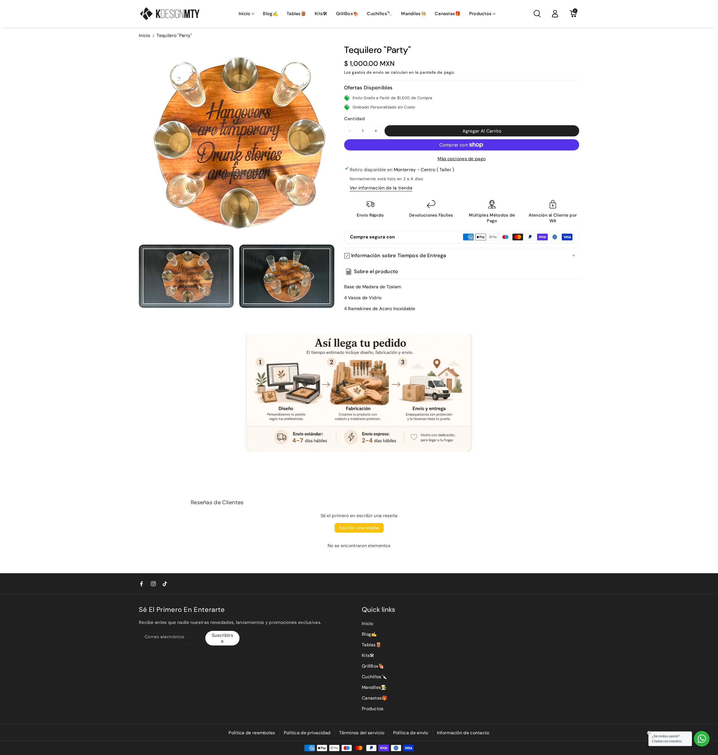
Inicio (144, 35)
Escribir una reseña (359, 528)
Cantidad (354, 119)
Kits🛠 (368, 655)
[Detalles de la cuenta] (555, 14)
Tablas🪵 (371, 645)
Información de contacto (463, 733)
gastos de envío (368, 72)
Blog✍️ (369, 634)
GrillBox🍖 (373, 666)
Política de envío (410, 733)
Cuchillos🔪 (374, 677)
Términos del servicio (361, 733)
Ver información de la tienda (381, 188)
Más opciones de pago (461, 159)
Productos (373, 709)
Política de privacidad (307, 733)
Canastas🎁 (375, 698)
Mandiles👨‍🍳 (374, 687)
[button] (247, 14)
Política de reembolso (252, 733)
